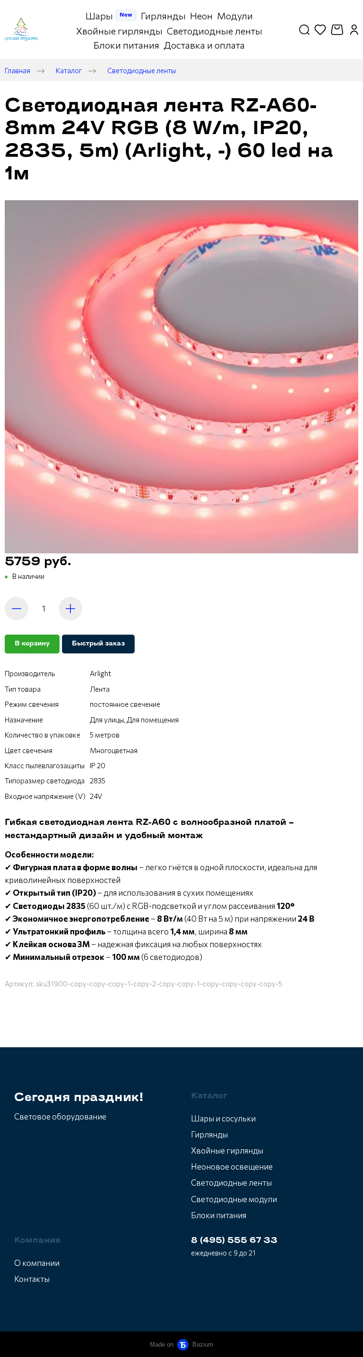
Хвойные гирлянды (227, 1150)
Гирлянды (209, 1134)
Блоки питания (218, 1215)
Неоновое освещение (232, 1166)
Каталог (69, 70)
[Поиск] (304, 29)
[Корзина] (338, 30)
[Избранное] (320, 29)
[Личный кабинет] (354, 29)
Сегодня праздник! (79, 1098)
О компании (37, 1263)
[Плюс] (70, 608)
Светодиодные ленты (141, 70)
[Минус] (16, 608)
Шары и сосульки (223, 1118)
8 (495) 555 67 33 (234, 1241)
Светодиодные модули (234, 1199)
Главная (17, 70)
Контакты (32, 1279)
